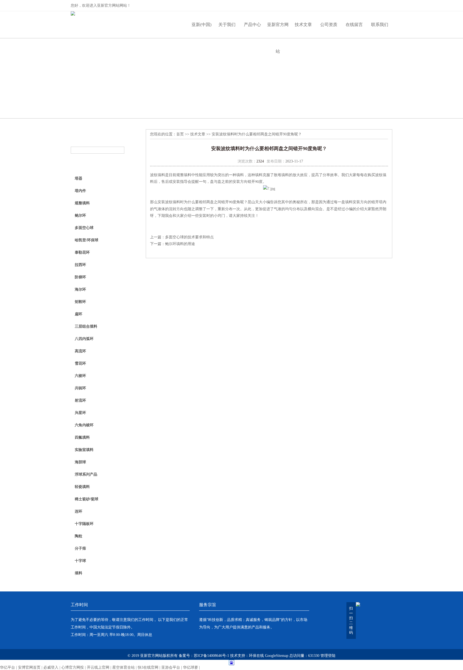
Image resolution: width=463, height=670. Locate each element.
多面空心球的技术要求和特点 (189, 237)
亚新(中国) (201, 24)
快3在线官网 (148, 667)
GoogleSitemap (276, 656)
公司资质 (328, 24)
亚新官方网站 (278, 30)
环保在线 (256, 656)
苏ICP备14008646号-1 (211, 656)
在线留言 (354, 24)
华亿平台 (7, 667)
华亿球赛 (190, 667)
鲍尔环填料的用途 (180, 244)
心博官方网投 (72, 667)
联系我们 (379, 24)
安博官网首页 (29, 667)
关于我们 (227, 24)
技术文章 (303, 24)
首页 (180, 134)
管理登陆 (327, 656)
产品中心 (252, 24)
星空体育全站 (123, 667)
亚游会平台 (170, 667)
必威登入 (50, 667)
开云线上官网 (98, 667)
